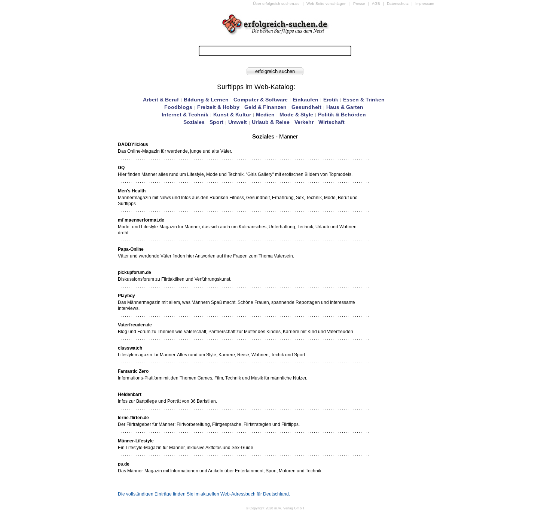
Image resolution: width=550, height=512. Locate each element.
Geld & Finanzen (265, 107)
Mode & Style (296, 115)
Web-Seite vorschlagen (326, 3)
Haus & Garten (344, 107)
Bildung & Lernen (206, 100)
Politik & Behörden (342, 115)
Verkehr (304, 122)
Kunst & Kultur (232, 115)
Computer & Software (260, 100)
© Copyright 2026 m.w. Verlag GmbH (275, 508)
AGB (376, 3)
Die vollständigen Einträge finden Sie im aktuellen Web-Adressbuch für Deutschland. (204, 494)
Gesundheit (306, 107)
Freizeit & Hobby (218, 107)
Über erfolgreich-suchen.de (276, 3)
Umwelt (237, 122)
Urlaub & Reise (271, 122)
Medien (265, 115)
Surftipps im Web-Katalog (255, 87)
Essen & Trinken (364, 100)
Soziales (194, 122)
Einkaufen (305, 100)
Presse (359, 3)
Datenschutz (398, 3)
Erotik (330, 100)
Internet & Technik (185, 115)
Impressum (424, 3)
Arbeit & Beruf (161, 100)
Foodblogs (178, 107)
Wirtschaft (331, 122)
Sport (216, 122)
